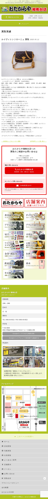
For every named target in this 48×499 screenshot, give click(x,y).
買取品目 (7, 478)
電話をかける (13, 17)
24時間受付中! (26, 185)
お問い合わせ (9, 474)
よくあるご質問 (10, 460)
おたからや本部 (8, 492)
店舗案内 (7, 464)
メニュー (25, 24)
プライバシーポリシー (10, 483)
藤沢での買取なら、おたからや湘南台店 (25, 496)
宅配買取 (7, 451)
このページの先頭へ (25, 436)
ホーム (6, 441)
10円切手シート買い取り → (38, 141)
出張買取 (7, 455)
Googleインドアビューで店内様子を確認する (24, 338)
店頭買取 (7, 446)
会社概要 (5, 487)
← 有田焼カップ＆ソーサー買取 (11, 141)
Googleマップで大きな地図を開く (24, 333)
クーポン (7, 469)
